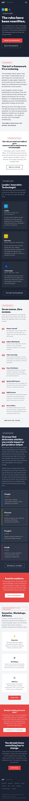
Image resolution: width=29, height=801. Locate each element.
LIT (7, 2)
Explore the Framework (14, 293)
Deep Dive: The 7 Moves (12, 420)
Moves (22, 783)
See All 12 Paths (14, 167)
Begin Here (14, 697)
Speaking (19, 786)
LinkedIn (14, 788)
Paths (9, 786)
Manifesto (10, 783)
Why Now (4, 783)
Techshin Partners (6, 788)
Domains (4, 786)
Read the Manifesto (11, 46)
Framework (17, 783)
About (13, 786)
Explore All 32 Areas (14, 565)
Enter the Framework (12, 40)
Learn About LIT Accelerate (14, 730)
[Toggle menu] (26, 2)
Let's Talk (14, 768)
